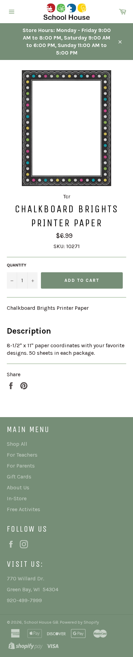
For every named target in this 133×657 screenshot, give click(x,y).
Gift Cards (19, 476)
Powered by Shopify (79, 622)
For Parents (21, 465)
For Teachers (22, 455)
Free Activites (23, 509)
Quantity (16, 265)
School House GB (41, 622)
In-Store (17, 498)
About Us (18, 487)
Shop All (17, 444)
